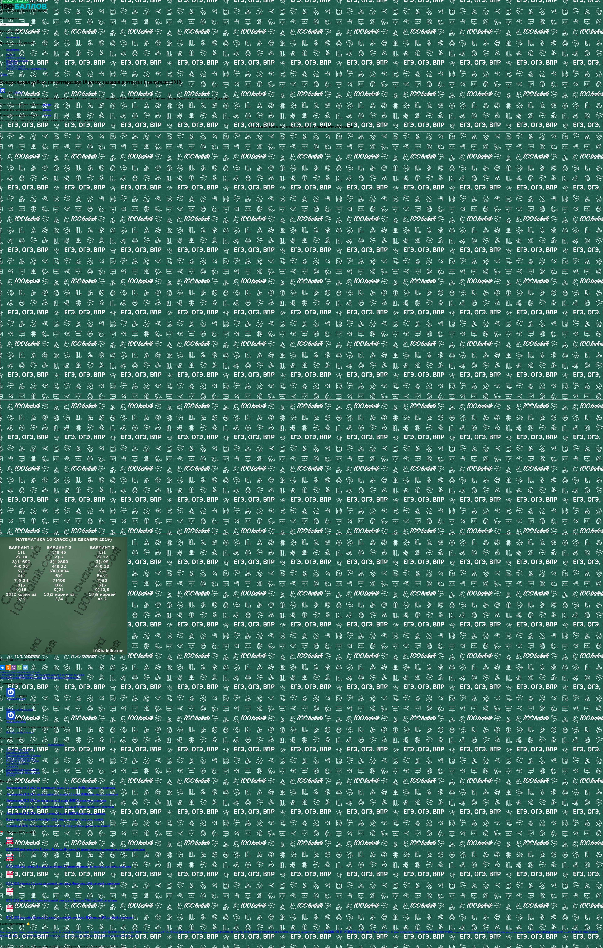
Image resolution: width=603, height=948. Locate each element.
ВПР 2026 (11, 63)
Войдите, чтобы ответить (19, 709)
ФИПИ (174, 931)
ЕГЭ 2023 (75, 932)
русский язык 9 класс (585, 931)
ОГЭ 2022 (121, 932)
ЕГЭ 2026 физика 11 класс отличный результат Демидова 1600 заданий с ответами (63, 883)
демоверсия (294, 932)
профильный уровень (494, 932)
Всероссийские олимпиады (21, 758)
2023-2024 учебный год (43, 932)
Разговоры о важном (17, 60)
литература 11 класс (389, 932)
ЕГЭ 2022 (64, 931)
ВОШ (55, 932)
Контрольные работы (17, 763)
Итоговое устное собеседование (23, 755)
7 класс (2, 932)
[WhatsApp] (19, 667)
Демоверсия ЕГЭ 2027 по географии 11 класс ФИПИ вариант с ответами (55, 813)
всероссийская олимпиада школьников (266, 931)
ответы (449, 931)
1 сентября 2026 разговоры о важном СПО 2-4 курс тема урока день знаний (58, 826)
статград (55, 935)
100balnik (17, 92)
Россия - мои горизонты (152, 932)
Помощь (10, 775)
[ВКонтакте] (2, 667)
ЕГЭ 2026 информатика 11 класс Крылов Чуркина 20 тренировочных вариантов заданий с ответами (75, 849)
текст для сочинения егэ (71, 936)
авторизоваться (56, 744)
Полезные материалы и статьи (22, 769)
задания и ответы (9, 672)
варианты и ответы (230, 931)
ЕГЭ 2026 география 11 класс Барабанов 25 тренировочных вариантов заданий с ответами (68, 866)
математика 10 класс (30, 672)
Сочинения (12, 766)
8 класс (8, 932)
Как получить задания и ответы (23, 772)
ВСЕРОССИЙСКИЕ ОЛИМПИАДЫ (26, 69)
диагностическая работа (312, 932)
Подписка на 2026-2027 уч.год (22, 761)
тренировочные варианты (96, 935)
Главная (10, 54)
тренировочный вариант (124, 935)
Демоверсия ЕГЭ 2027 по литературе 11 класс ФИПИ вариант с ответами (56, 800)
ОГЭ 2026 (138, 932)
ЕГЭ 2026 (102, 932)
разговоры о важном (549, 931)
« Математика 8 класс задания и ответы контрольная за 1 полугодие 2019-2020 (42, 675)
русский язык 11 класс (15, 935)
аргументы (186, 931)
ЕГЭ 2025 (93, 932)
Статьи (4, 74)
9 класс (15, 932)
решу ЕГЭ (567, 932)
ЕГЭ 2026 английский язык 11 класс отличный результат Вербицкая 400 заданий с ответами (69, 917)
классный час (368, 931)
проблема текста (460, 932)
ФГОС (165, 931)
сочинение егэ (40, 935)
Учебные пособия (15, 66)
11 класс (29, 932)
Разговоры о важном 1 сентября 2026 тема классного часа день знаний (54, 819)
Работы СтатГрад (15, 57)
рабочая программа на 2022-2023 (520, 932)
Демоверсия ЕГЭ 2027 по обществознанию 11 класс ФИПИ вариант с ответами (60, 806)
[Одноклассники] (8, 667)
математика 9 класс (410, 932)
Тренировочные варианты (20, 749)
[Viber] (13, 667)
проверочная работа (475, 932)
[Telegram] (25, 667)
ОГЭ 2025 (130, 932)
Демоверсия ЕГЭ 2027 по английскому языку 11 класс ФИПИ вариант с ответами (62, 794)
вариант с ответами (209, 932)
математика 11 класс (432, 931)
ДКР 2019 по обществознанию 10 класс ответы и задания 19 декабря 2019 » (40, 677)
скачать (46, 104)
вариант (197, 932)
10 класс (22, 932)
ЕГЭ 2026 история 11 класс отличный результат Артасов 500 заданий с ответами (61, 900)
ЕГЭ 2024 (84, 932)
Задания (112, 931)
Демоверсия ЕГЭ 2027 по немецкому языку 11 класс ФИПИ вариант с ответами (60, 787)
